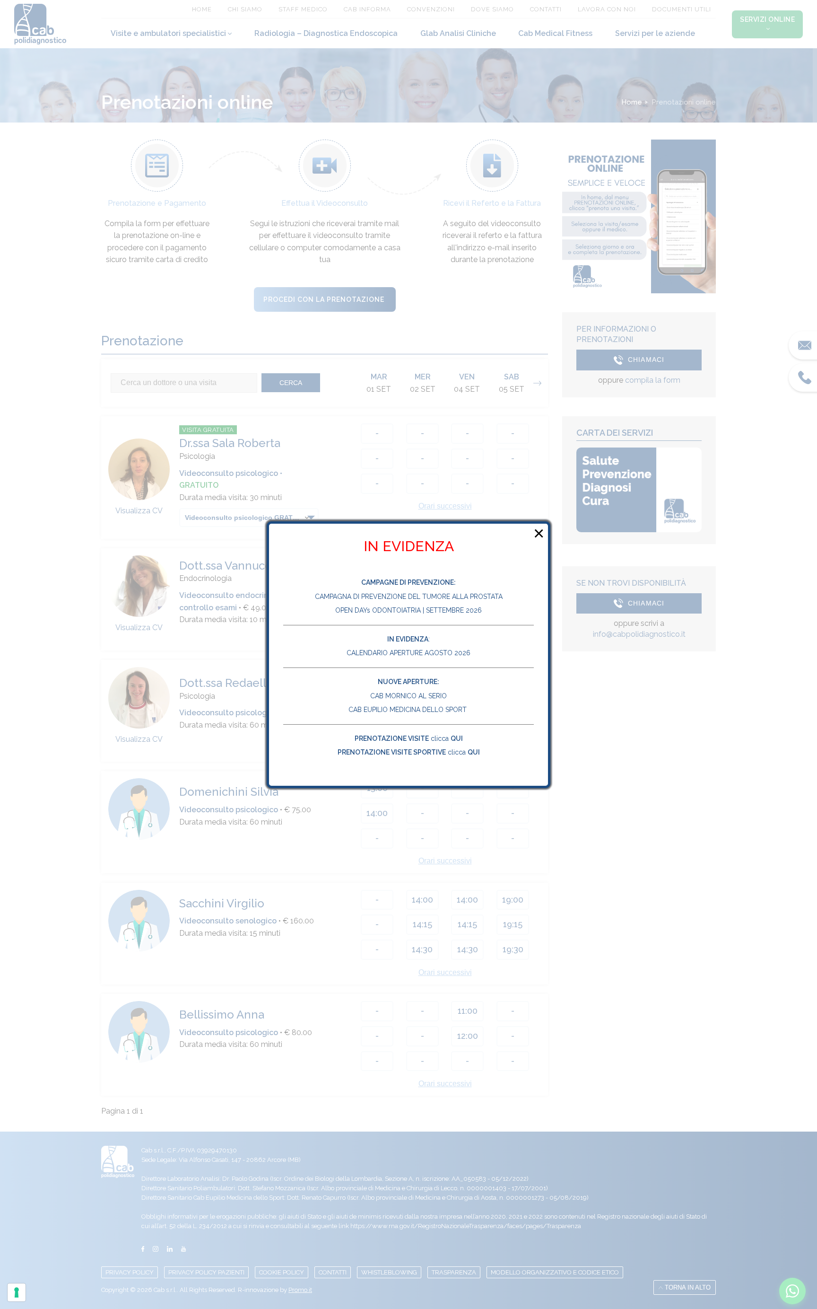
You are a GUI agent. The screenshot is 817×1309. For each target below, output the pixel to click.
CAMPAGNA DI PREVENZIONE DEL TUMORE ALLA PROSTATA (409, 596)
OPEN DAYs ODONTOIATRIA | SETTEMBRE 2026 (408, 610)
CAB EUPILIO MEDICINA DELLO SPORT (408, 709)
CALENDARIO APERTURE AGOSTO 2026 (408, 653)
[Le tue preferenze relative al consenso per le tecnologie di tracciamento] (17, 1292)
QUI (457, 738)
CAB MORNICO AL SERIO (408, 696)
